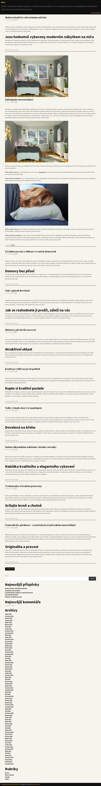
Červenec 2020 (9, 713)
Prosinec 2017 (9, 747)
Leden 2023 (8, 673)
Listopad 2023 (9, 654)
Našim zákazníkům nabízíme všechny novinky (31, 447)
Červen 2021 (8, 698)
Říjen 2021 (8, 692)
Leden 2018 (8, 744)
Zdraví (13, 245)
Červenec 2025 (9, 616)
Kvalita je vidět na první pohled (22, 369)
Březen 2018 (8, 740)
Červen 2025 (8, 618)
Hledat (6, 575)
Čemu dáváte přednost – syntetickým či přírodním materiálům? (40, 525)
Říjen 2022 (8, 677)
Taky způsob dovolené (17, 290)
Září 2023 (7, 658)
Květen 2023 (8, 667)
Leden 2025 (8, 629)
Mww (3, 2)
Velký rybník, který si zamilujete (23, 408)
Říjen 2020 (8, 709)
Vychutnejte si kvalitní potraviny (23, 486)
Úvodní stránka (95, 13)
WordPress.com (35, 784)
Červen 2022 (8, 681)
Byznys (7, 773)
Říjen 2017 (8, 751)
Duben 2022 (8, 685)
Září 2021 (7, 694)
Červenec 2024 (9, 639)
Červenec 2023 (9, 662)
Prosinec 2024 (9, 631)
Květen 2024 (8, 643)
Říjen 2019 (8, 719)
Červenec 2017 (9, 757)
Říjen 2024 (8, 635)
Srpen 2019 (8, 721)
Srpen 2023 (8, 660)
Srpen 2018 (8, 730)
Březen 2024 (8, 647)
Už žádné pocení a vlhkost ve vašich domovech (30, 251)
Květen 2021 (8, 700)
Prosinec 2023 (9, 652)
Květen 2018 (8, 736)
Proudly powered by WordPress (10, 784)
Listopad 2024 (9, 633)
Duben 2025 (8, 622)
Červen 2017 (8, 759)
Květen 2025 (8, 620)
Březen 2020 (8, 715)
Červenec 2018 (9, 732)
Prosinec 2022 (9, 675)
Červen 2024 (8, 641)
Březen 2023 (8, 669)
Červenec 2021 (9, 696)
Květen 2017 (8, 761)
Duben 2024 (8, 645)
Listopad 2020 (9, 707)
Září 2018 (7, 728)
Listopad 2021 (9, 690)
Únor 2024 (8, 650)
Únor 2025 (8, 626)
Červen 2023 (8, 664)
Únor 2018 (8, 742)
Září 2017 (7, 753)
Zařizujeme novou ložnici (19, 99)
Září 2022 (7, 679)
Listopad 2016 (9, 764)
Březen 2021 (8, 702)
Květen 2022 (8, 683)
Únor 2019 (8, 726)
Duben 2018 (8, 738)
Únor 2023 (8, 671)
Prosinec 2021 (9, 688)
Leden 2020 (8, 717)
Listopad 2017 (9, 749)
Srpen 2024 (8, 637)
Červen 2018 (8, 734)
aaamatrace (42, 172)
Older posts (10, 569)
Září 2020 (7, 711)
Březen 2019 (8, 723)
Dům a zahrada (9, 775)
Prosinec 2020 (9, 704)
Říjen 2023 (8, 656)
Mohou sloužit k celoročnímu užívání (25, 17)
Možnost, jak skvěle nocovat (20, 330)
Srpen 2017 (8, 755)
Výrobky (7, 777)
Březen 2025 (8, 624)
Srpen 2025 (8, 614)
